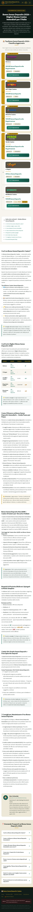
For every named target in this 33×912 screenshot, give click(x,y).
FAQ (2, 896)
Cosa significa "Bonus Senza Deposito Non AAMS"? (16, 866)
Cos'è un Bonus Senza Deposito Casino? (16, 833)
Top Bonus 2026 (9, 894)
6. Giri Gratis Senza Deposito (11, 235)
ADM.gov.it (28, 901)
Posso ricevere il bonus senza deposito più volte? (16, 859)
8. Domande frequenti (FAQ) (11, 239)
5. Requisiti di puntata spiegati (11, 233)
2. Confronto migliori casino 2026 (12, 226)
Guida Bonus (26, 894)
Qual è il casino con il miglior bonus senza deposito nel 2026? (16, 873)
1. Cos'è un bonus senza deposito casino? (14, 224)
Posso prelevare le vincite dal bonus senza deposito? (16, 880)
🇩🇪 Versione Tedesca (9, 896)
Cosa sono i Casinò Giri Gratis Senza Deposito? (16, 853)
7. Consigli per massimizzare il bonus (13, 237)
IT (25, 2)
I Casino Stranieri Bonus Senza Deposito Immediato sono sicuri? (16, 846)
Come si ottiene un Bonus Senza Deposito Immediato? (16, 839)
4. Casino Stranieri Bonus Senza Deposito (14, 230)
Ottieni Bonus (14, 75)
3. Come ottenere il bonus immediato (13, 228)
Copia (25, 201)
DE (22, 2)
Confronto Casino (18, 894)
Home (2, 894)
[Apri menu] (29, 2)
